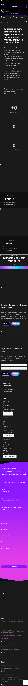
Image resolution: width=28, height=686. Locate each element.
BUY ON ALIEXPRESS (10, 456)
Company (3, 542)
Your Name (4, 523)
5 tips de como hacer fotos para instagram (12, 656)
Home (2, 21)
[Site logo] (5, 1)
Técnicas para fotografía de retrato (10, 674)
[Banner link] (14, 178)
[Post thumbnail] (2, 642)
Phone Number (5, 535)
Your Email (4, 529)
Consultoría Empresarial (12, 21)
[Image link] (14, 604)
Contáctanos (14, 6)
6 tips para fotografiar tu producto (9, 665)
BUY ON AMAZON (9, 435)
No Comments (15, 649)
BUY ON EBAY (8, 414)
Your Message (5, 548)
